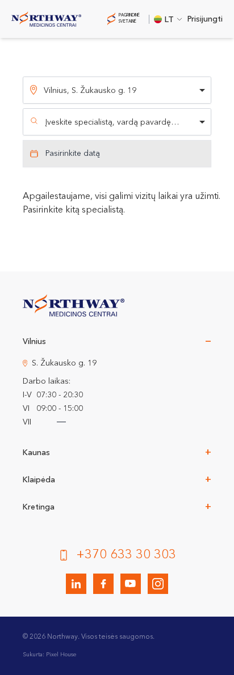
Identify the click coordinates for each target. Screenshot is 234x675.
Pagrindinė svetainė (129, 19)
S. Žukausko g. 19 (64, 363)
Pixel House (61, 654)
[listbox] (117, 90)
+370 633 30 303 (126, 555)
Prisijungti (205, 19)
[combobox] (117, 121)
